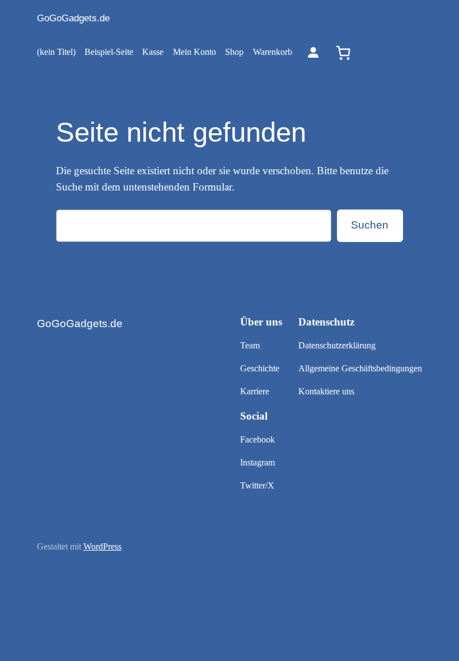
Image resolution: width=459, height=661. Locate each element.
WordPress (102, 546)
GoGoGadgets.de (73, 18)
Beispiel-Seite (109, 52)
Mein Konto (194, 52)
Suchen (369, 225)
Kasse (152, 52)
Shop (234, 52)
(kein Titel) (56, 52)
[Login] (313, 52)
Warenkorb (272, 52)
